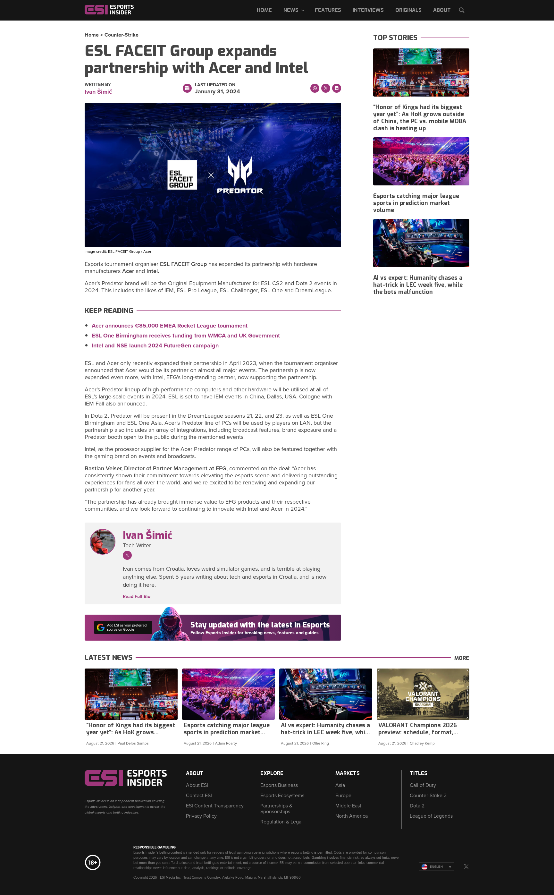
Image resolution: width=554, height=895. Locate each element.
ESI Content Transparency (215, 806)
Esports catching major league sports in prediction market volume (416, 203)
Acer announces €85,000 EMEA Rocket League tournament (170, 325)
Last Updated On (215, 85)
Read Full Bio (136, 596)
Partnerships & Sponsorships (276, 809)
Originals (408, 10)
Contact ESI (199, 795)
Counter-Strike (121, 35)
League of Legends (431, 816)
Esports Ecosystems (282, 795)
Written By (98, 84)
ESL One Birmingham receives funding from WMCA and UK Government (186, 335)
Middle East (348, 806)
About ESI (197, 785)
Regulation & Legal (281, 822)
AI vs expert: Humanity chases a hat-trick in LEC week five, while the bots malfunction (418, 285)
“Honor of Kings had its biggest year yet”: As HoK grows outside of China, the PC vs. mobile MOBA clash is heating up (419, 117)
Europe (343, 795)
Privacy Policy (201, 816)
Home (264, 10)
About (442, 10)
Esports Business (279, 785)
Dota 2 (417, 806)
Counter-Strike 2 (428, 795)
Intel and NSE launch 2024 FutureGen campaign (155, 345)
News (290, 10)
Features (328, 10)
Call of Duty (423, 785)
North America (351, 816)
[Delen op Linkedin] (336, 88)
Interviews (368, 10)
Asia (340, 785)
